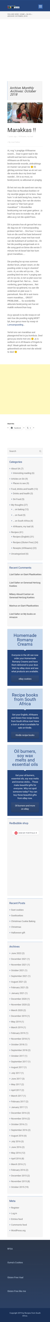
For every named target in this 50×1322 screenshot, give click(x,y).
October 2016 (17, 1124)
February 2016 (18, 1170)
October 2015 (17, 1187)
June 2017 (16, 1078)
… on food (17, 515)
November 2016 (19, 1118)
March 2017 (17, 1096)
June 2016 (16, 1147)
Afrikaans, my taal (26, 136)
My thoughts (17, 505)
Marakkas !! (21, 130)
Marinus (13, 605)
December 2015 (19, 1175)
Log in (14, 1213)
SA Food (17, 499)
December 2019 (19, 1016)
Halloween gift (18, 932)
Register (15, 1207)
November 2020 (19, 1004)
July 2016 (16, 1141)
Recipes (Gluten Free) (23, 542)
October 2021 (17, 970)
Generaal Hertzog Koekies (21, 597)
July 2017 (16, 1073)
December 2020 (19, 999)
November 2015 (19, 1181)
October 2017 (17, 1056)
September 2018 (19, 1050)
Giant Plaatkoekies (32, 574)
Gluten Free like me (16, 1291)
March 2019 (17, 1027)
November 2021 (19, 964)
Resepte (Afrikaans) (22, 548)
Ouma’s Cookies (15, 1262)
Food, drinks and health (22, 489)
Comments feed (19, 1224)
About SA (15, 468)
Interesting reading (22, 473)
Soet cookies (17, 910)
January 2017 (17, 1107)
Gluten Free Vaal (15, 1277)
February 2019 (18, 1033)
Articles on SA (18, 479)
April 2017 (16, 1090)
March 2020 (17, 1010)
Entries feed (17, 1219)
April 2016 (16, 1158)
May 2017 (16, 1084)
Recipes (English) (21, 536)
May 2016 (16, 1153)
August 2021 (17, 981)
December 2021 (19, 959)
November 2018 (19, 1039)
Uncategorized (18, 553)
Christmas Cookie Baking (23, 921)
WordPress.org (18, 1230)
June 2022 (16, 953)
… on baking (18, 509)
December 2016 (19, 1113)
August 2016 (17, 1135)
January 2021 (17, 993)
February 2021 (18, 987)
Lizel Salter (15, 142)
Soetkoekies (17, 915)
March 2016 (17, 1164)
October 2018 (17, 1044)
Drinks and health (21, 493)
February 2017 (18, 1101)
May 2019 (16, 1021)
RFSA (10, 1249)
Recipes (15, 532)
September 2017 (19, 1061)
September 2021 (19, 976)
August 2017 (17, 1067)
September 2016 (19, 1130)
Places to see (19, 483)
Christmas (16, 927)
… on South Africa (21, 520)
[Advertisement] (25, 50)
